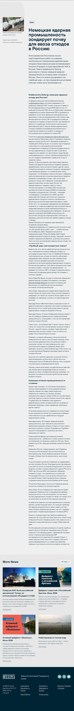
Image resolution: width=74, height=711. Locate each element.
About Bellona (25, 694)
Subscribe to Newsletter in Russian (43, 688)
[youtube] (69, 677)
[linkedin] (59, 677)
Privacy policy (43, 694)
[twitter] (64, 677)
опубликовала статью (36, 103)
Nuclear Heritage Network (38, 283)
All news (64, 562)
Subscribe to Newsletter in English (25, 688)
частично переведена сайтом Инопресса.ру (53, 137)
